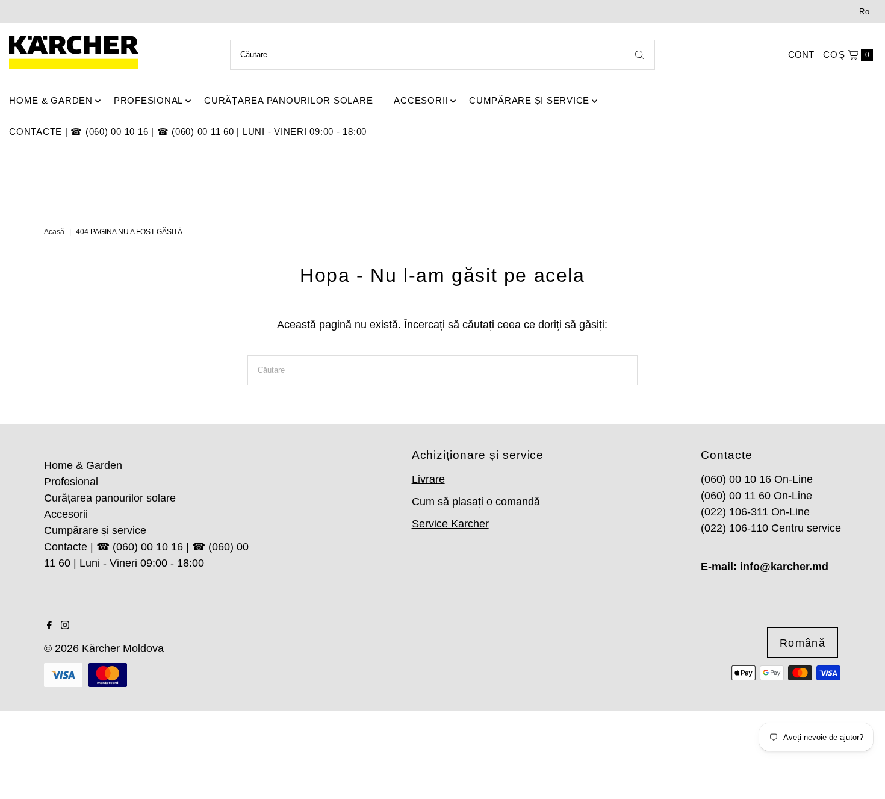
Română (802, 643)
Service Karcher (450, 524)
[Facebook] (49, 626)
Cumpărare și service (529, 100)
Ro (864, 11)
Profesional (148, 100)
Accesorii (421, 100)
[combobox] (442, 55)
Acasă (54, 232)
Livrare (428, 479)
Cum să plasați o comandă (476, 502)
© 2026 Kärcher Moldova (104, 648)
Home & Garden (51, 100)
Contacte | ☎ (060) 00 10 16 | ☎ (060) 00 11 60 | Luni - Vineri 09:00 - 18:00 (188, 131)
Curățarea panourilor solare (288, 100)
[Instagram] (65, 626)
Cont (801, 54)
